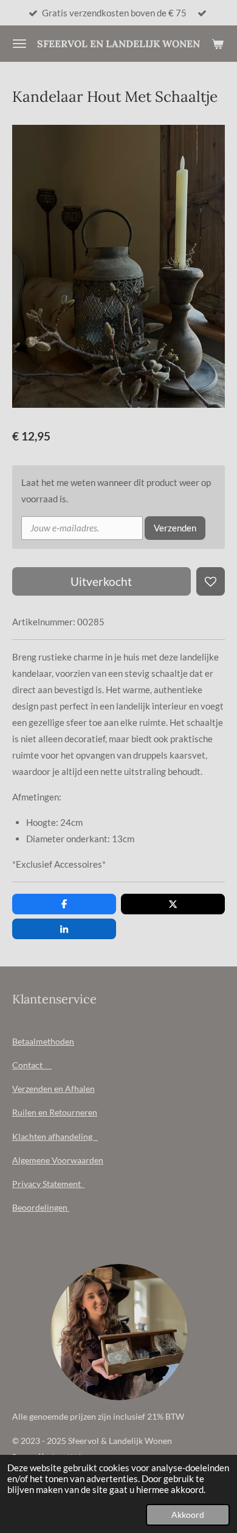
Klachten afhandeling (55, 1136)
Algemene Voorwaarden (57, 1160)
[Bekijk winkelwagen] (217, 44)
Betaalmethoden (43, 1041)
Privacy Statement (48, 1184)
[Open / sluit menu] (19, 44)
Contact (32, 1065)
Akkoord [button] (187, 1515)
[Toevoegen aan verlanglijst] (210, 581)
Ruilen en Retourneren (54, 1112)
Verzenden (175, 527)
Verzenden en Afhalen (53, 1088)
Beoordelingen (40, 1207)
